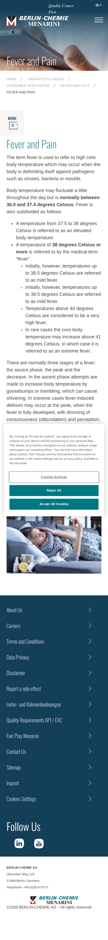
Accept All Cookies (54, 504)
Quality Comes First (60, 8)
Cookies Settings (54, 477)
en (97, 5)
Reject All (54, 490)
